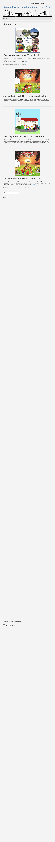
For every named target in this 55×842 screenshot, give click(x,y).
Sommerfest (24, 64)
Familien (5, 64)
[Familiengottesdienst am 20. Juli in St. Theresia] (27, 121)
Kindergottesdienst (14, 187)
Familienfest (9, 64)
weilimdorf (32, 187)
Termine (29, 187)
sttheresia (26, 187)
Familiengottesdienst (14, 64)
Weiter (27, 61)
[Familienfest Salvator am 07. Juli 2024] (27, 40)
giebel (18, 64)
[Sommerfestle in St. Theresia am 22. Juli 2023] (27, 80)
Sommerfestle (10, 105)
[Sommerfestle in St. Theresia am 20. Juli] (27, 163)
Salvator (21, 64)
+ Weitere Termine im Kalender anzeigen (12, 621)
